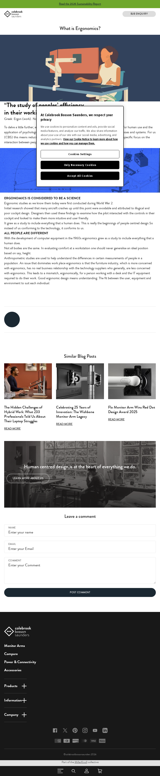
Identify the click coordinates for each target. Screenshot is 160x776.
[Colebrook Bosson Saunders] (13, 14)
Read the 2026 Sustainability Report (80, 4)
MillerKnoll (81, 762)
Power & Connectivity (20, 662)
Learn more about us (28, 478)
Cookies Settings (79, 154)
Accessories (12, 670)
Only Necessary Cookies (80, 165)
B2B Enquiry (139, 14)
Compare (11, 653)
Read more (12, 429)
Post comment (80, 592)
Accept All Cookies (80, 176)
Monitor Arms (14, 645)
